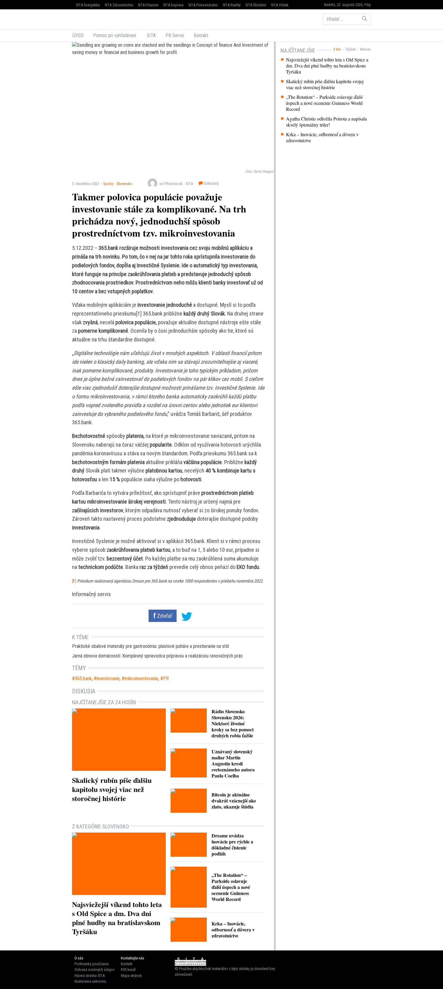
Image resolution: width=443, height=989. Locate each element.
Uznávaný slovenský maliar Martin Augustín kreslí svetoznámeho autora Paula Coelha (233, 763)
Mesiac (365, 49)
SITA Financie (148, 5)
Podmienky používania (91, 964)
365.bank (83, 678)
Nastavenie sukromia (90, 981)
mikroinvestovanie (141, 678)
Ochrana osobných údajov (94, 969)
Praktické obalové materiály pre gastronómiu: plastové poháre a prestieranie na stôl (150, 646)
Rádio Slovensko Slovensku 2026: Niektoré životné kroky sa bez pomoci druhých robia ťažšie (232, 723)
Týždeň (350, 49)
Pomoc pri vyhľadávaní (114, 35)
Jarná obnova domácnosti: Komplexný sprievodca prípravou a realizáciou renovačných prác (157, 656)
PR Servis (174, 35)
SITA (151, 35)
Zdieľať (164, 616)
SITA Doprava (173, 5)
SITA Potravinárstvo (203, 5)
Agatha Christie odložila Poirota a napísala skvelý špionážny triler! (326, 122)
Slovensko (124, 183)
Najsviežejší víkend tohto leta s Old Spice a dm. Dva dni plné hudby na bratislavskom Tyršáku (327, 66)
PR (166, 678)
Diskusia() (211, 183)
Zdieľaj (90, 18)
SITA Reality (231, 5)
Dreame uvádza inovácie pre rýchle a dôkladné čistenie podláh (232, 844)
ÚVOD (77, 35)
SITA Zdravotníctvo (119, 5)
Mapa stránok (131, 975)
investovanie (108, 678)
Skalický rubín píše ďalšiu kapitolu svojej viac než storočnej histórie (324, 84)
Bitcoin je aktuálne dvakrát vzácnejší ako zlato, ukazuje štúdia (234, 800)
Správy (108, 183)
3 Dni (337, 49)
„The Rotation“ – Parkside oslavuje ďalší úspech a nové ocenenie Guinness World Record (324, 103)
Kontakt (201, 35)
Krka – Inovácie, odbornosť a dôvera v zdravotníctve (322, 137)
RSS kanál (128, 969)
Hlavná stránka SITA (89, 975)
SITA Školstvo (255, 5)
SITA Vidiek (279, 5)
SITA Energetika (88, 5)
